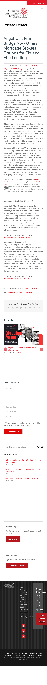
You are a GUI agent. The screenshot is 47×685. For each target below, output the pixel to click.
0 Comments (33, 65)
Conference (33, 653)
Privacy (24, 655)
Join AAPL (15, 653)
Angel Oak (10, 292)
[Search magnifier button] (42, 447)
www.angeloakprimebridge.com (17, 237)
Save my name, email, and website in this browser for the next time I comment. (22, 424)
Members (24, 653)
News (26, 65)
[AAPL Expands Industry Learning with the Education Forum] (23, 325)
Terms (18, 655)
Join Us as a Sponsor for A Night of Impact (22, 478)
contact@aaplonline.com (30, 616)
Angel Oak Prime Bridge (13, 68)
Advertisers (32, 655)
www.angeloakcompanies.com (16, 278)
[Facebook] (23, 625)
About (41, 653)
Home (7, 653)
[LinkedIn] (23, 631)
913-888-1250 (24, 605)
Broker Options (18, 292)
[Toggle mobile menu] (42, 8)
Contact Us (10, 655)
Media (40, 655)
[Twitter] (23, 636)
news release (28, 292)
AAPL (7, 65)
